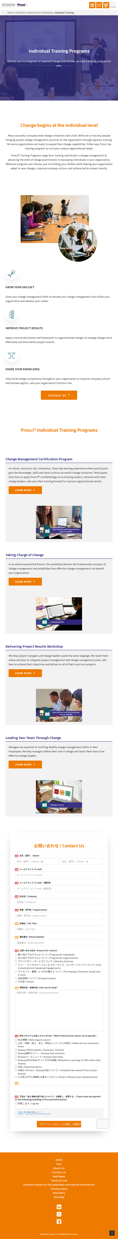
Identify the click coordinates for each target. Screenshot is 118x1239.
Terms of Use (59, 1180)
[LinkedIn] (59, 1207)
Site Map (59, 1197)
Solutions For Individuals (40, 12)
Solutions (21, 12)
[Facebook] (59, 1221)
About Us (59, 1168)
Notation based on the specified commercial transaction (59, 1185)
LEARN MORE (23, 490)
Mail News (59, 1176)
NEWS (59, 1160)
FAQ (59, 1164)
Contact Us (57, 395)
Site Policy (59, 1193)
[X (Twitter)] (59, 1214)
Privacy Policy (59, 1189)
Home (10, 12)
